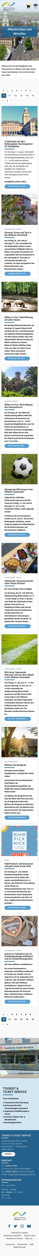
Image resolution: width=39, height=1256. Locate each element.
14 (27, 95)
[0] (28, 7)
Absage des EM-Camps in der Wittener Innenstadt (18, 490)
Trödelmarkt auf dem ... (17, 186)
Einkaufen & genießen (13, 1236)
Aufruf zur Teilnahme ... (17, 1001)
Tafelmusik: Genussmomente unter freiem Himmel (18, 582)
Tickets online (29, 1236)
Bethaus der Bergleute (15, 765)
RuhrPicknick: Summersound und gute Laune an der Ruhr (18, 865)
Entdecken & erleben (19, 1233)
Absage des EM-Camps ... (17, 535)
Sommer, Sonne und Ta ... (17, 274)
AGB (31, 1244)
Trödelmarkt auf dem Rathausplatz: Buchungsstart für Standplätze (18, 144)
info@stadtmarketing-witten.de (21, 1174)
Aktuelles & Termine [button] (14, 1239)
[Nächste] (3, 101)
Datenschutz (22, 1244)
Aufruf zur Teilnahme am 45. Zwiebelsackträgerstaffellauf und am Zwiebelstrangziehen (18, 956)
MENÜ (36, 8)
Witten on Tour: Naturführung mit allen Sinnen (18, 318)
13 (21, 95)
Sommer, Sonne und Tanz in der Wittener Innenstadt (17, 233)
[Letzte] (7, 101)
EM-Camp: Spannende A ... (17, 719)
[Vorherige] (7, 91)
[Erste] (3, 91)
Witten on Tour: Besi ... (17, 446)
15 (33, 95)
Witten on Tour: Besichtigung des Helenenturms (18, 405)
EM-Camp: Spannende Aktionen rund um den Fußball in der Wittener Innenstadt (19, 674)
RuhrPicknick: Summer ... (17, 908)
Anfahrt (8, 1154)
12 (15, 95)
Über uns (28, 1239)
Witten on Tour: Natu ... (17, 358)
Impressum (10, 1244)
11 (9, 95)
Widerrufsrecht (19, 1247)
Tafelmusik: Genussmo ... (17, 626)
